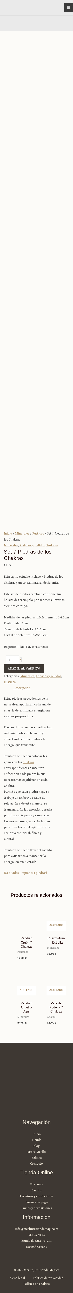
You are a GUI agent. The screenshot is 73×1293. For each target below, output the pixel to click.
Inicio (8, 533)
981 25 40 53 (36, 1235)
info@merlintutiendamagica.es (36, 1229)
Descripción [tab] (21, 688)
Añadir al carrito (24, 668)
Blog (36, 1146)
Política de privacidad (48, 1278)
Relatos (36, 1158)
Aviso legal (17, 1278)
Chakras (28, 762)
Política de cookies (36, 1284)
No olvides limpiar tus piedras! (25, 873)
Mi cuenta (36, 1184)
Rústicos (38, 533)
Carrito (36, 1190)
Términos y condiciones (36, 1196)
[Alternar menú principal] (68, 7)
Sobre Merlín (36, 1152)
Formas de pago (37, 1202)
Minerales (22, 533)
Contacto (36, 1164)
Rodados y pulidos (32, 545)
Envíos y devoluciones (36, 1208)
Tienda (36, 1140)
